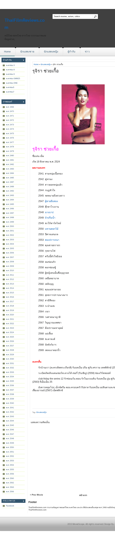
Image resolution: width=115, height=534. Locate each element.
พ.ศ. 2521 (10, 319)
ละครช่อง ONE (12, 83)
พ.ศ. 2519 (10, 310)
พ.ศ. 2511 (10, 275)
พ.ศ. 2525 (10, 337)
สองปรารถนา (52, 240)
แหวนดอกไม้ (51, 229)
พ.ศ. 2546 (10, 430)
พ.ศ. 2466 (10, 107)
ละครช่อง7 (10, 92)
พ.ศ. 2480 (10, 156)
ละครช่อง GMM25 (13, 78)
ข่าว (87, 51)
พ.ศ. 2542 (10, 412)
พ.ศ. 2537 (10, 390)
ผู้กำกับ (71, 51)
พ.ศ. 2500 (10, 226)
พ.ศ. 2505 (10, 248)
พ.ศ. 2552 (10, 456)
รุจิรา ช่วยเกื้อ (45, 70)
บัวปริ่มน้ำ (50, 217)
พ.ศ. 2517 (10, 301)
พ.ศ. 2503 (10, 240)
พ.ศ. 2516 (10, 297)
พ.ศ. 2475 (10, 133)
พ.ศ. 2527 (10, 346)
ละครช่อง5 (10, 87)
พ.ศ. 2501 (10, 231)
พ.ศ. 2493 (10, 195)
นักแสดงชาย (27, 51)
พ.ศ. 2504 (10, 244)
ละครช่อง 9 (10, 74)
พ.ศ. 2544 (10, 421)
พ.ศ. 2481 (10, 160)
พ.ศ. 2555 (10, 470)
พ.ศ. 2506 (10, 253)
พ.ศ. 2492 (10, 191)
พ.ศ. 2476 (10, 138)
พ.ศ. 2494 (10, 200)
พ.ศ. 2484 (10, 173)
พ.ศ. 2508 (10, 262)
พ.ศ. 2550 (10, 447)
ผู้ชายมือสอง (51, 201)
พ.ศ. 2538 (10, 394)
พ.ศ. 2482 (10, 164)
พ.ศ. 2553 (10, 461)
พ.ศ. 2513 (10, 284)
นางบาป (49, 212)
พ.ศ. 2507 (10, 257)
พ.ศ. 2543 (10, 416)
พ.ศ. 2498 (10, 217)
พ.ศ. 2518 (10, 306)
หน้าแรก (83, 495)
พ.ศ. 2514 (10, 288)
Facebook (10, 506)
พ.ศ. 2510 (10, 270)
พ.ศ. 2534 (10, 377)
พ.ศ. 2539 (10, 399)
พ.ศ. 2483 (10, 169)
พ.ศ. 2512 (10, 279)
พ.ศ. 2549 (10, 443)
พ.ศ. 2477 (10, 142)
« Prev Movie (36, 495)
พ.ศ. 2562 (10, 483)
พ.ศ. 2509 (10, 266)
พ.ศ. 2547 (10, 434)
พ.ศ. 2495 (10, 204)
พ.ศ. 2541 (10, 408)
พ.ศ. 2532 (10, 368)
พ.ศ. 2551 (10, 452)
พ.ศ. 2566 (10, 492)
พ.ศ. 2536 (10, 385)
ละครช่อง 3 (10, 65)
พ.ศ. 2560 (10, 478)
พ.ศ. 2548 (10, 438)
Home (7, 51)
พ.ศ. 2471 (10, 116)
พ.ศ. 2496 (10, 209)
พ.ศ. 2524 (10, 332)
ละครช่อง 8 (10, 70)
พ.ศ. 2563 (10, 487)
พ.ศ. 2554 (10, 465)
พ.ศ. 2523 (10, 328)
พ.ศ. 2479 (10, 151)
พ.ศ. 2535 (10, 381)
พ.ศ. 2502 (10, 235)
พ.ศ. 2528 (10, 350)
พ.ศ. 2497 (10, 213)
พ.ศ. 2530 (10, 359)
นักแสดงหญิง (51, 51)
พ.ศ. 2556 (10, 474)
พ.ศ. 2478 (10, 147)
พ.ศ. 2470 (10, 111)
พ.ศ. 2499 (10, 222)
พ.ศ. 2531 (10, 363)
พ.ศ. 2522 (10, 324)
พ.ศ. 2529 (10, 355)
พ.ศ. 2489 (10, 187)
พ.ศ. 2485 (10, 178)
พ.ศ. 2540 (10, 403)
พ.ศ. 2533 (10, 372)
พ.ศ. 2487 (10, 182)
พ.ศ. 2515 (10, 293)
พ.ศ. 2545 (10, 425)
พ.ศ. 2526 (10, 341)
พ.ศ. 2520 (10, 315)
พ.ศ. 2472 (10, 120)
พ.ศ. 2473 (10, 125)
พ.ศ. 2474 (10, 129)
